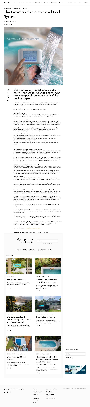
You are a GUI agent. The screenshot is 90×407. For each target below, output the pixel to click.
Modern (38, 314)
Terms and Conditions (51, 389)
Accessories (7, 8)
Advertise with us (37, 391)
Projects (51, 314)
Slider (56, 276)
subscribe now (47, 243)
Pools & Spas (15, 8)
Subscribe (68, 357)
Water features (23, 8)
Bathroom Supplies (50, 398)
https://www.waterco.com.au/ (33, 228)
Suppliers (35, 394)
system (40, 232)
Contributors (49, 391)
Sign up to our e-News (50, 395)
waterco (45, 232)
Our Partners (36, 402)
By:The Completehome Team (10, 21)
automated (25, 232)
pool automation (32, 232)
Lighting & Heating (41, 276)
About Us (35, 389)
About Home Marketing (36, 399)
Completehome (14, 3)
